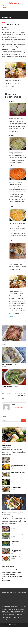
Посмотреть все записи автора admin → (17, 408)
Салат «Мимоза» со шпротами (18, 534)
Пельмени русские (15, 479)
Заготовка (4, 22)
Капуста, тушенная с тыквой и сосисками (12, 576)
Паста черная (6, 445)
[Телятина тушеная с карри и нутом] (6, 469)
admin (9, 29)
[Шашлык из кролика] (6, 462)
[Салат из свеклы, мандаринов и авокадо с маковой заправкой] (6, 553)
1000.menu (12, 316)
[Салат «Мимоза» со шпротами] (6, 538)
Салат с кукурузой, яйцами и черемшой (11, 572)
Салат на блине (15, 526)
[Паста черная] (14, 442)
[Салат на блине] (6, 531)
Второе (3, 443)
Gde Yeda (14, 3)
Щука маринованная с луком (9, 364)
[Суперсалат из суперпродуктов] (14, 509)
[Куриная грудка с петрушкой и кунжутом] (6, 477)
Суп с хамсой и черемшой (8, 574)
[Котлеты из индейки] (6, 491)
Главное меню (7, 17)
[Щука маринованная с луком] (14, 363)
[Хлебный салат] (6, 546)
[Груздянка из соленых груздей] (14, 385)
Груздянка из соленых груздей (10, 386)
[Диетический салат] (6, 560)
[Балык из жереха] (14, 341)
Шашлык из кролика (16, 457)
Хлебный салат (15, 541)
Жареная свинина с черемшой (9, 570)
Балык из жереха (6, 342)
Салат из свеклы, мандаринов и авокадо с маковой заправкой (18, 550)
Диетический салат (16, 556)
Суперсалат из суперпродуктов (12, 513)
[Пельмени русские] (6, 484)
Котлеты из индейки (16, 487)
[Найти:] (14, 420)
